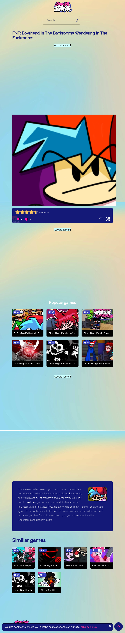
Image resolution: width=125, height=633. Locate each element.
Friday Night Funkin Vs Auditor (49, 565)
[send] (76, 20)
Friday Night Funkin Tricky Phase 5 (27, 363)
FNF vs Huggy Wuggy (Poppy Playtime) (97, 363)
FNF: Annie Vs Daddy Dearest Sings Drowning (75, 565)
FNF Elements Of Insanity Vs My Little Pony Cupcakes (101, 565)
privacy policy (89, 627)
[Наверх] (118, 626)
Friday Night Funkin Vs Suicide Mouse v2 (62, 363)
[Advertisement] (62, 78)
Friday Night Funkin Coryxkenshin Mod (97, 333)
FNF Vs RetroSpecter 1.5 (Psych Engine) (23, 565)
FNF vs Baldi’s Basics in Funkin (27, 333)
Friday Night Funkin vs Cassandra (62, 333)
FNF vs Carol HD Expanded (49, 590)
